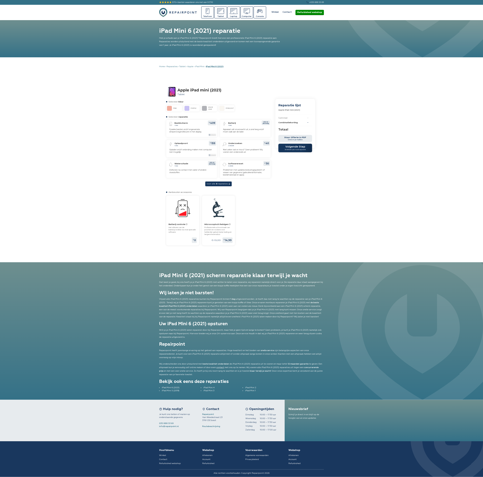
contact (220, 368)
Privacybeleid (252, 459)
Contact (287, 12)
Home (162, 67)
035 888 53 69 (166, 423)
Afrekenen (207, 455)
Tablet (182, 67)
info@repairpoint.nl (169, 426)
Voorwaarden (253, 450)
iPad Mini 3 (208, 391)
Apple (190, 67)
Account (206, 459)
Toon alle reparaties (217, 184)
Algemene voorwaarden (257, 455)
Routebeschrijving (211, 426)
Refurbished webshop (309, 12)
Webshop (208, 450)
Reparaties (172, 67)
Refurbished (208, 464)
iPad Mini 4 (209, 388)
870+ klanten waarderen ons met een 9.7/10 (186, 2)
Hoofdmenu (166, 450)
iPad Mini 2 (250, 388)
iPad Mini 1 (250, 391)
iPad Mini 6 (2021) (170, 388)
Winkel (275, 12)
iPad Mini (199, 67)
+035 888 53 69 (315, 2)
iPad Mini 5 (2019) (170, 391)
